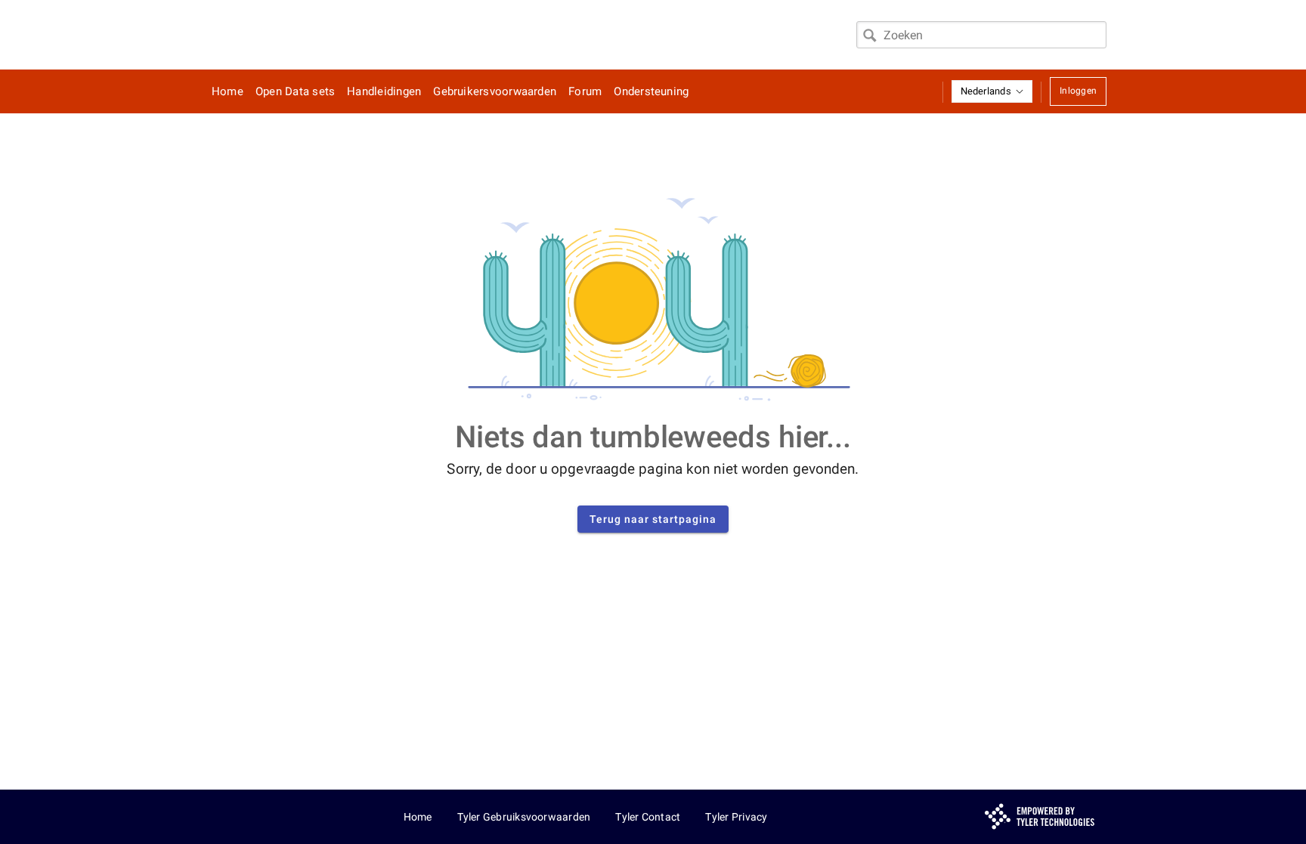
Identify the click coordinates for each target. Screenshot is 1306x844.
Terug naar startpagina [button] (653, 519)
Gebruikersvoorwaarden (494, 91)
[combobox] (981, 34)
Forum (585, 91)
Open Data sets (295, 91)
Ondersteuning (651, 91)
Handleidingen (384, 91)
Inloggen (1078, 90)
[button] (992, 91)
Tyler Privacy (736, 817)
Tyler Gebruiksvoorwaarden (524, 817)
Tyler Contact (647, 817)
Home (227, 91)
